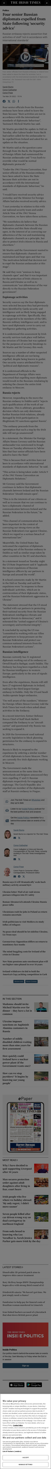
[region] (25, 1431)
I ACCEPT (25, 1457)
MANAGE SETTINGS (25, 1464)
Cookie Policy (18, 1425)
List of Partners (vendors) (12, 1451)
